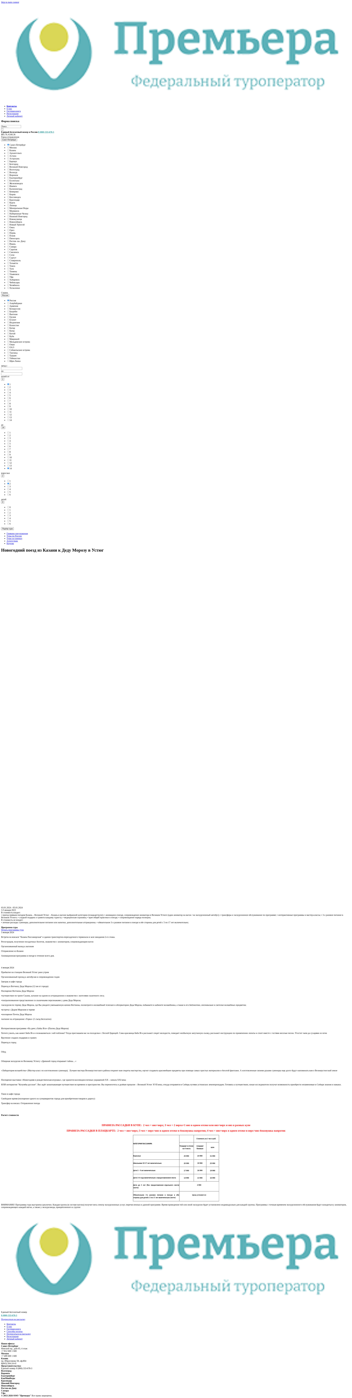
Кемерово (14, 191)
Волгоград (14, 169)
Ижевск (13, 186)
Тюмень (13, 271)
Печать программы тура (12, 930)
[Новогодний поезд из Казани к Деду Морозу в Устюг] (176, 905)
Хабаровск (14, 280)
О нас (9, 108)
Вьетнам (13, 314)
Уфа (11, 277)
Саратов (13, 249)
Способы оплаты (15, 1331)
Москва (13, 147)
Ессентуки (14, 180)
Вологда (13, 172)
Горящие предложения (17, 533)
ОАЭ (11, 347)
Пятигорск (14, 238)
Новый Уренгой (17, 225)
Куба (11, 336)
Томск (12, 266)
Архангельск (15, 153)
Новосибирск (15, 222)
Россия (12, 300)
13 (10, 417)
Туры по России (14, 536)
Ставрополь (15, 260)
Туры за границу (14, 538)
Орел (11, 230)
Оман (12, 344)
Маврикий (14, 339)
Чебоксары (14, 282)
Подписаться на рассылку (13, 1319)
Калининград (15, 189)
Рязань (12, 244)
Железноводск (16, 183)
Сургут (12, 258)
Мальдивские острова (19, 342)
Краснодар (14, 200)
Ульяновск (14, 274)
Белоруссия (14, 309)
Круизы (10, 543)
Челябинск (14, 285)
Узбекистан (14, 358)
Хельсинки (14, 288)
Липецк (13, 205)
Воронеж (13, 175)
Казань (12, 150)
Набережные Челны (18, 213)
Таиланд (13, 353)
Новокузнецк (15, 219)
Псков (12, 236)
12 (10, 414)
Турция (12, 355)
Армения (13, 306)
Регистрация (12, 113)
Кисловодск (15, 197)
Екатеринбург (16, 178)
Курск (12, 202)
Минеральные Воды (18, 208)
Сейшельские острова (19, 350)
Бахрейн (13, 311)
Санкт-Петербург (17, 145)
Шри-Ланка (14, 361)
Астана (12, 156)
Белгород (13, 164)
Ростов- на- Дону (17, 241)
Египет (12, 320)
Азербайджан (15, 303)
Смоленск (14, 252)
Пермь (12, 233)
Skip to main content (10, 2)
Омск (12, 227)
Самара (12, 247)
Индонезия (14, 322)
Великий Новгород (18, 167)
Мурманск (14, 211)
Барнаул (13, 161)
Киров (12, 194)
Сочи (11, 255)
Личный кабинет (15, 116)
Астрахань (14, 158)
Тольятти (13, 263)
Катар (12, 328)
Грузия (12, 317)
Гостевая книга (14, 111)
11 (10, 412)
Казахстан (14, 325)
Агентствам (12, 541)
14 (10, 420)
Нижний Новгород (18, 216)
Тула (11, 269)
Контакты (11, 1324)
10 (10, 409)
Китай (12, 333)
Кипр (12, 331)
